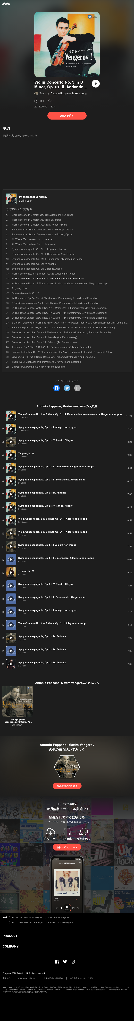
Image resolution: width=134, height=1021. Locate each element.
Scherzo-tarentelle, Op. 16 (25, 293)
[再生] (96, 84)
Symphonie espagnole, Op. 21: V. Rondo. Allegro (37, 268)
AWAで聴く (67, 115)
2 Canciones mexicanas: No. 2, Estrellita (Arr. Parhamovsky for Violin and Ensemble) (55, 303)
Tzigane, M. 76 (19, 288)
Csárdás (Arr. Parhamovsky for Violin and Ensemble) (39, 366)
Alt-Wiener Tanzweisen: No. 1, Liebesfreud (34, 244)
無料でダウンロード (67, 847)
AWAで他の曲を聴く (67, 785)
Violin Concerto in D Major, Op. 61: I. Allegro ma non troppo (42, 214)
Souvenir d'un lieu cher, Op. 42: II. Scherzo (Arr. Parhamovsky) (44, 342)
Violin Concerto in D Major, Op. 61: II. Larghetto (36, 219)
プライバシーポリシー (27, 978)
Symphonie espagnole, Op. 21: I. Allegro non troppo (39, 249)
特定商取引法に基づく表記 (81, 978)
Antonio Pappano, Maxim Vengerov (71, 93)
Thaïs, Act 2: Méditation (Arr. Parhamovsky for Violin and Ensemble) (47, 361)
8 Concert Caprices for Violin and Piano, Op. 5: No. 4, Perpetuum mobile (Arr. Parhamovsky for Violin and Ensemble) (72, 322)
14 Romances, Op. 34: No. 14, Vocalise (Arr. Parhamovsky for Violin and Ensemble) (55, 298)
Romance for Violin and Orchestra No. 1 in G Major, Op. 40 (42, 229)
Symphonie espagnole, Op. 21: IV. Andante (34, 263)
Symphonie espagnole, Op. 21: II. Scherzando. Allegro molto (43, 254)
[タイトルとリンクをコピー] (77, 388)
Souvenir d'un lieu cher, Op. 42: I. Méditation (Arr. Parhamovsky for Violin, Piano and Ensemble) (61, 332)
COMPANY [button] (10, 946)
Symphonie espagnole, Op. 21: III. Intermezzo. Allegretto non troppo (47, 258)
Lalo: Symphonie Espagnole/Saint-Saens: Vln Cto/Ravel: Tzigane (17, 722)
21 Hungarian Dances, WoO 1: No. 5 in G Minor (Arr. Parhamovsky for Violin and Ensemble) (59, 317)
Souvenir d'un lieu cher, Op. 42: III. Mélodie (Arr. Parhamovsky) (44, 337)
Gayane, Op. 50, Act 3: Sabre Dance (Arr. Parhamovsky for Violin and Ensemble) (54, 356)
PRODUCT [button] (10, 936)
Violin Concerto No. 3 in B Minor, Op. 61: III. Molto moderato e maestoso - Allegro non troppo (60, 283)
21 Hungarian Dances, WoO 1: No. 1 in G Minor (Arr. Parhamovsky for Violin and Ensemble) (59, 312)
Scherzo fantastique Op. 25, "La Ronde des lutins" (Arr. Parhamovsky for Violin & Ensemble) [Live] (62, 352)
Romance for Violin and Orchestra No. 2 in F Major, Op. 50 (42, 234)
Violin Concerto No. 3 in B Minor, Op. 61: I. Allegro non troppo (43, 273)
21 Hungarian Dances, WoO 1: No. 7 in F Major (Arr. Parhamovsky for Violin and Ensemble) (59, 307)
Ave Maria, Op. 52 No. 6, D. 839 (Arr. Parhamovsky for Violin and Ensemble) (51, 347)
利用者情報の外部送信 (53, 978)
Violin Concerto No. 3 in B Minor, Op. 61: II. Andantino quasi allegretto (43, 922)
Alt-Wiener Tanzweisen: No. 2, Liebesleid (33, 239)
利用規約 (6, 978)
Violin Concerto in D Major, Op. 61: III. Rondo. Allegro (39, 224)
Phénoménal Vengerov (33, 197)
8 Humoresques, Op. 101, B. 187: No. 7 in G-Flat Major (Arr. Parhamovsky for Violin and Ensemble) (63, 327)
